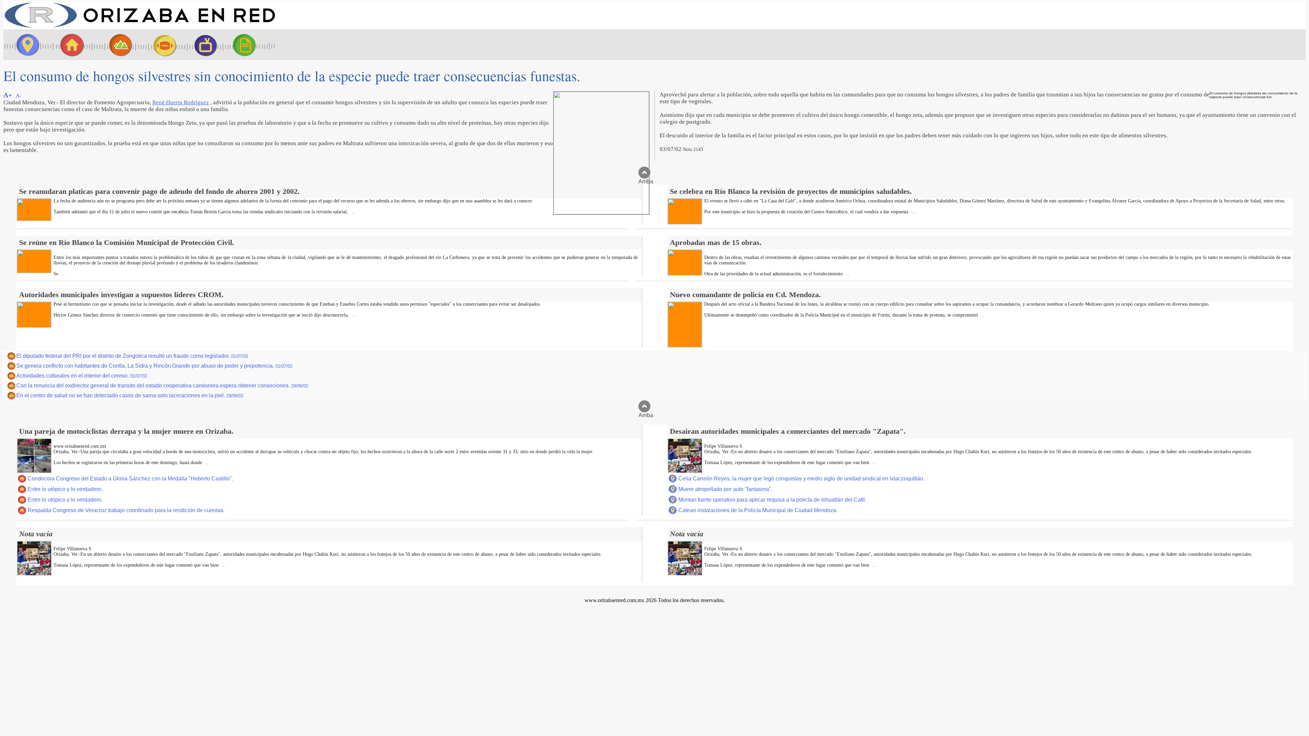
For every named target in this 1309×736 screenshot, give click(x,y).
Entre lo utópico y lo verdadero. (65, 489)
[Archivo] (250, 44)
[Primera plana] (25, 44)
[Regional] (114, 44)
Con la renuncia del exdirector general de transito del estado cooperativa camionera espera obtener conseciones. (162, 385)
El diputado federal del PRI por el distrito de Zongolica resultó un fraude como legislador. (132, 356)
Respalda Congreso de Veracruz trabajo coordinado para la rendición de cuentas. (126, 510)
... (353, 212)
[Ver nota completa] (34, 219)
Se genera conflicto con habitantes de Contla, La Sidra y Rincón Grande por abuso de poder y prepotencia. (154, 366)
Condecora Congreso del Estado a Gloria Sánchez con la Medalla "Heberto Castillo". (130, 478)
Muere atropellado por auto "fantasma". (725, 489)
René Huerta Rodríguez (180, 102)
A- (19, 95)
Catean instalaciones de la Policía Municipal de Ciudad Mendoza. (758, 510)
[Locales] (70, 44)
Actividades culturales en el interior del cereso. (81, 376)
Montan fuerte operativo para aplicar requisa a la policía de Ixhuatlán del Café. (772, 500)
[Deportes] (158, 44)
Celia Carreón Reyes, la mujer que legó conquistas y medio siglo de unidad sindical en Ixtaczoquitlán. (801, 478)
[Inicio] (139, 27)
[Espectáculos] (203, 44)
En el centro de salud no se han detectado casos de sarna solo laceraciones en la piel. (129, 395)
